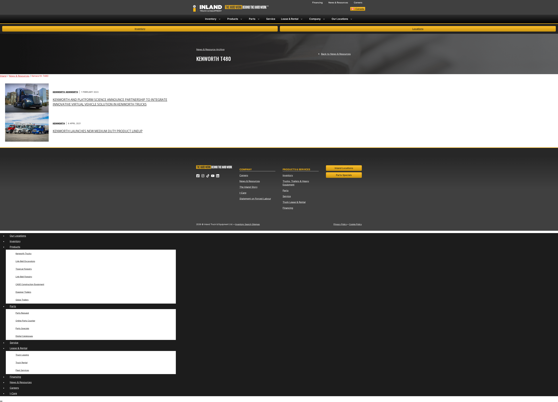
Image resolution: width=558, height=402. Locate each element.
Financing (317, 2)
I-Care (242, 192)
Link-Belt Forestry (24, 276)
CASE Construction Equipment (30, 284)
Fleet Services (22, 370)
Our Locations (340, 18)
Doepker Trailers (23, 292)
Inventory (210, 18)
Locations (417, 28)
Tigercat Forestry (24, 269)
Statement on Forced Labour (255, 198)
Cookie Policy (355, 224)
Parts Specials (344, 175)
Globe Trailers (22, 299)
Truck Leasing (22, 355)
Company (315, 18)
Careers (358, 2)
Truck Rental (21, 362)
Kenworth (59, 92)
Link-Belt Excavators (25, 261)
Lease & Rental (289, 18)
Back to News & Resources (336, 53)
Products (232, 18)
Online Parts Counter (25, 320)
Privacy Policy (340, 224)
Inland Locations (344, 168)
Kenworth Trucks (23, 253)
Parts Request (22, 313)
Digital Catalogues (24, 336)
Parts (252, 18)
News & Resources (338, 2)
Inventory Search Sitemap (247, 224)
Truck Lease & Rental (294, 202)
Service (270, 18)
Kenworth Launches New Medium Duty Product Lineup (98, 131)
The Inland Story (248, 187)
